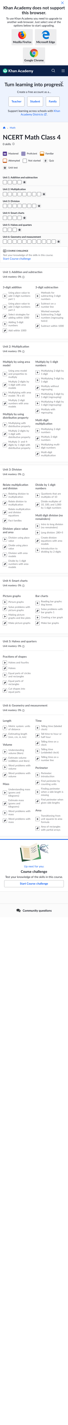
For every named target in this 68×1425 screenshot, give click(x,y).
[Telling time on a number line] (39, 241)
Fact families (15, 521)
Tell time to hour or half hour (51, 735)
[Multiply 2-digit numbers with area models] (10, 194)
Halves (12, 668)
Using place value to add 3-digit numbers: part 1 (19, 296)
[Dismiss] (62, 3)
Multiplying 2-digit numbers (51, 431)
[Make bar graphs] (19, 218)
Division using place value (18, 539)
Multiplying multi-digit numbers (50, 446)
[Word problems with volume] (15, 241)
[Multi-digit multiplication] (39, 194)
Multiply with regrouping (48, 411)
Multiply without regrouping (50, 388)
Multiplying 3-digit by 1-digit (52, 380)
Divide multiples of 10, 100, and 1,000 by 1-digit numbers (51, 504)
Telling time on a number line (49, 759)
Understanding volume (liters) (16, 752)
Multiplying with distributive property (19, 425)
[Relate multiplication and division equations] (10, 206)
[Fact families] (15, 206)
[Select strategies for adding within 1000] (5, 182)
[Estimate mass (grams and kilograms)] (19, 241)
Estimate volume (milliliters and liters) (18, 759)
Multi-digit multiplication (48, 454)
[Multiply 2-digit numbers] (34, 194)
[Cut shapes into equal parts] (15, 230)
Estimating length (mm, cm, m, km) (17, 735)
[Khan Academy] (16, 71)
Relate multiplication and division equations (19, 512)
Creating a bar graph (52, 617)
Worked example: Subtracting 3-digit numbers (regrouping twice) (52, 316)
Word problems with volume (19, 767)
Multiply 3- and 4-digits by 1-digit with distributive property (19, 445)
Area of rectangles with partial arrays (50, 828)
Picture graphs (16, 602)
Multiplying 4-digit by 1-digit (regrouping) (52, 403)
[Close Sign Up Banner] (61, 82)
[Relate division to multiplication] (5, 206)
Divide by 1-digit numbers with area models (18, 564)
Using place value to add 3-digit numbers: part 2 (19, 307)
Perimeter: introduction (47, 775)
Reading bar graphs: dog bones (51, 603)
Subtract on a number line (48, 305)
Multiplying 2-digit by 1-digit (52, 372)
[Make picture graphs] (10, 218)
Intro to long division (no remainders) (52, 526)
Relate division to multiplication (17, 503)
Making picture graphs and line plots (19, 616)
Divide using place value (18, 547)
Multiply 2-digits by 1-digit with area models (18, 385)
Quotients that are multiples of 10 (51, 495)
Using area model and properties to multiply (17, 374)
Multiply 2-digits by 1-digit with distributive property (19, 434)
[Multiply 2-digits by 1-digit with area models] (5, 194)
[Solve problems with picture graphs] (5, 218)
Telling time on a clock (49, 743)
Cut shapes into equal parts (16, 690)
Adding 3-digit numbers (15, 324)
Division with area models (18, 555)
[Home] (4, 128)
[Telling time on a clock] (34, 241)
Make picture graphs (19, 623)
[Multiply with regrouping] (29, 194)
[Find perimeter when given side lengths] (49, 241)
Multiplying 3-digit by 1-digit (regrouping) (52, 395)
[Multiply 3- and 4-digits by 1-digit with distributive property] (19, 194)
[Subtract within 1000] (19, 182)
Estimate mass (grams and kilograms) (16, 803)
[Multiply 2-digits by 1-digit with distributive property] (15, 194)
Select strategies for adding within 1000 (18, 316)
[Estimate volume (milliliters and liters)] (10, 241)
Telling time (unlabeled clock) (50, 751)
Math (13, 128)
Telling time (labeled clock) (51, 728)
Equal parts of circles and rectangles (19, 675)
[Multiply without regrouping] (24, 194)
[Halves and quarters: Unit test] (19, 230)
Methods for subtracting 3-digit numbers (51, 296)
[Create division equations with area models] (34, 206)
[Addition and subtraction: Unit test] (24, 182)
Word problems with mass (19, 813)
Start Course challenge (17, 258)
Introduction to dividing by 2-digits (51, 550)
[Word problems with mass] (24, 241)
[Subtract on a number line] (15, 182)
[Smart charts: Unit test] (24, 218)
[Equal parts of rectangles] (10, 230)
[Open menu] (63, 71)
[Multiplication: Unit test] (44, 194)
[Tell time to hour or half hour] (29, 241)
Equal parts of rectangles (15, 683)
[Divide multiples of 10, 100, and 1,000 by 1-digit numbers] (29, 206)
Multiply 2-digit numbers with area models (18, 403)
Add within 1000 (17, 330)
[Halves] (5, 230)
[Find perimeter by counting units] (44, 241)
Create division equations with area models (51, 541)
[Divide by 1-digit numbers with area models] (24, 206)
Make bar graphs (50, 623)
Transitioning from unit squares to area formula (51, 819)
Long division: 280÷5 (52, 532)
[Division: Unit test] (39, 206)
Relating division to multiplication (18, 495)
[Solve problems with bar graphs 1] (15, 218)
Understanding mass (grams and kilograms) (19, 792)
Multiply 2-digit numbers (49, 438)
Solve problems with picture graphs (19, 609)
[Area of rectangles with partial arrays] (54, 241)
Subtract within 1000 (52, 326)
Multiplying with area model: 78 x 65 (19, 394)
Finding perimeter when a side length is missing (52, 792)
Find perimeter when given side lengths (52, 801)
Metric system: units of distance (19, 728)
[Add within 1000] (10, 182)
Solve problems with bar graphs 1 (52, 611)
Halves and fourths (18, 662)
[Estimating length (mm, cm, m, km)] (5, 241)
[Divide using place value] (19, 206)
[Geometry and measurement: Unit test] (58, 241)
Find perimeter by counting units (50, 782)
